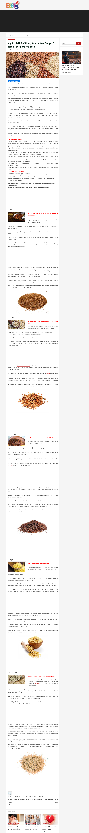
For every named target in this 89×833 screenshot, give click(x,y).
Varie (17, 823)
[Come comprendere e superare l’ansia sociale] (33, 819)
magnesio (10, 465)
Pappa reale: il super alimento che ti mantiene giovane (19, 804)
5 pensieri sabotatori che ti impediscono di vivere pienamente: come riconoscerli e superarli (15, 828)
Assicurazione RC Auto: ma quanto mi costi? (47, 803)
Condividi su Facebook (14, 81)
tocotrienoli (37, 683)
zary (8, 49)
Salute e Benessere (11, 39)
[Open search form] (82, 12)
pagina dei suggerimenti (40, 799)
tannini (48, 373)
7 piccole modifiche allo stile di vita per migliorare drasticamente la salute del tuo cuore (49, 828)
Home (7, 11)
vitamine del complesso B (23, 365)
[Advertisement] (44, 23)
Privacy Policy (13, 11)
